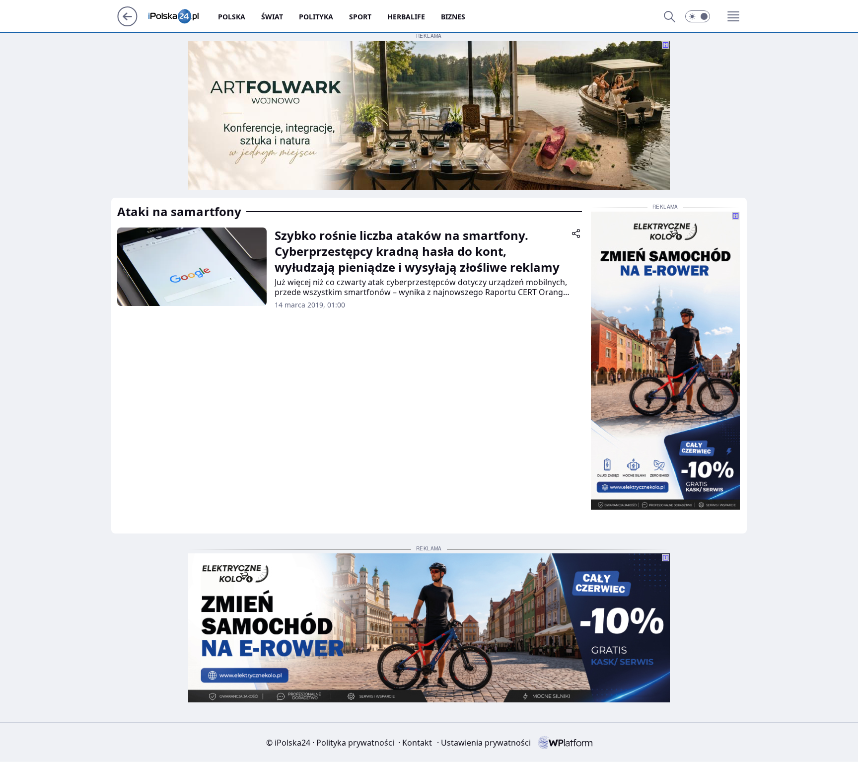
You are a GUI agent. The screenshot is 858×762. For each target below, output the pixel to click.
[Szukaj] (669, 16)
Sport (360, 16)
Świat (272, 16)
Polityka (316, 16)
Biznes (453, 16)
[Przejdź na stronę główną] (127, 23)
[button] (697, 16)
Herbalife (406, 16)
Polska (231, 16)
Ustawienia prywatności (484, 742)
